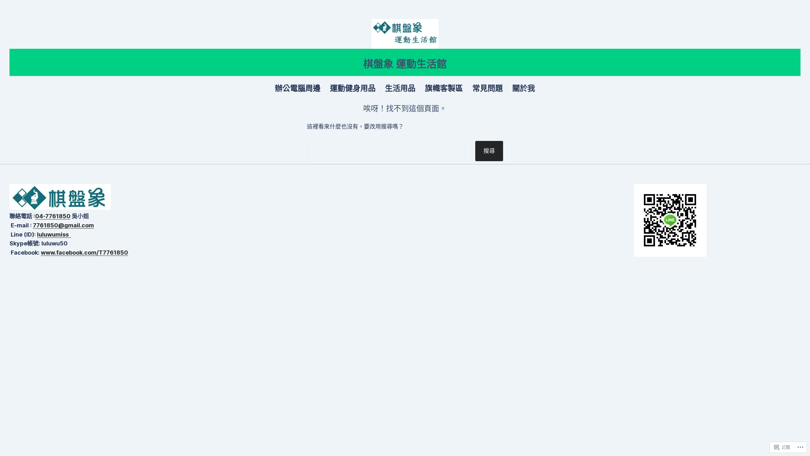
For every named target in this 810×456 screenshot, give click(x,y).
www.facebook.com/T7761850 (84, 252)
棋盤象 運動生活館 (405, 64)
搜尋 (489, 151)
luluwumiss (54, 234)
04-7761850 (53, 216)
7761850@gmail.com (63, 225)
